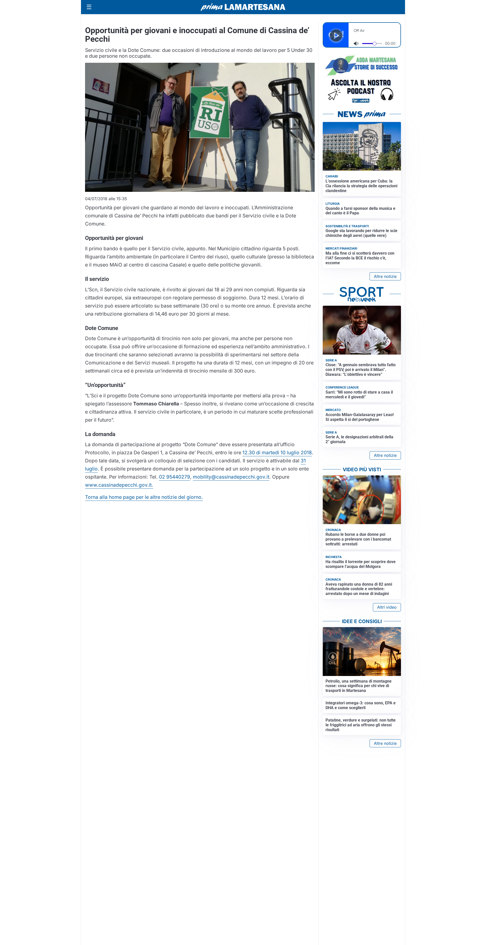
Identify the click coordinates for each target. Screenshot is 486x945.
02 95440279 (174, 477)
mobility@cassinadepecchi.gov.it (231, 477)
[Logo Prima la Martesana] (243, 7)
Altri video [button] (387, 607)
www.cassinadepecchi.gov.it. (119, 485)
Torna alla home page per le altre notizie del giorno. (144, 497)
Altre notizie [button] (385, 276)
